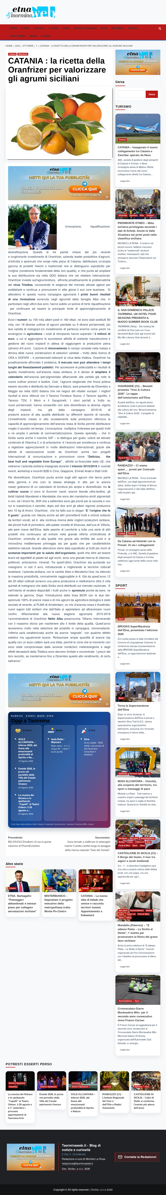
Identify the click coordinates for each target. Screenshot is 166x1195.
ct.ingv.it (90, 824)
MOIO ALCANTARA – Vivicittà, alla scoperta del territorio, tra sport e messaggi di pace (137, 785)
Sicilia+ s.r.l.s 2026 (102, 1189)
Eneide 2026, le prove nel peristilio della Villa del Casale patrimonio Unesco (27, 776)
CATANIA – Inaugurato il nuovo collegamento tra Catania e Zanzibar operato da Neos (138, 151)
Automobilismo (147, 838)
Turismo (54, 28)
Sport (104, 28)
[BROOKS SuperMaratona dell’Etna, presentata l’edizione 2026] (137, 608)
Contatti (45, 36)
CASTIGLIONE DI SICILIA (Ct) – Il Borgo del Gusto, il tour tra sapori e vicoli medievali (138, 857)
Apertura (133, 215)
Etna (86, 739)
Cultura (132, 28)
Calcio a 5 (140, 842)
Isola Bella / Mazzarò (57, 740)
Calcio (130, 842)
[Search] (160, 28)
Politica (25, 28)
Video (142, 845)
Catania (12, 54)
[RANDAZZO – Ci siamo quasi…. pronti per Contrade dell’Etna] (137, 447)
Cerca (119, 82)
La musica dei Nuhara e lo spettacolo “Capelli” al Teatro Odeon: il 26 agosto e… (28, 802)
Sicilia (66, 28)
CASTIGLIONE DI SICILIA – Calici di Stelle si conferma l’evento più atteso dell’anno (144, 1101)
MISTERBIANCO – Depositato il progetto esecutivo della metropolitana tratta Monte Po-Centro (58, 903)
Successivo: (87, 844)
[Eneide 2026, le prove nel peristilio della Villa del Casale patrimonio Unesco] (51, 1081)
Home (13, 28)
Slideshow (22, 54)
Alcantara (123, 215)
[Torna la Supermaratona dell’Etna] (137, 687)
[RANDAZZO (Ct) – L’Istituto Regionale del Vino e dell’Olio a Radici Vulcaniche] (114, 1081)
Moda (33, 36)
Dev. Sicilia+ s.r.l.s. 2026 (76, 1168)
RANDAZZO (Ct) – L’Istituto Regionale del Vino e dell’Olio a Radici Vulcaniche (113, 1101)
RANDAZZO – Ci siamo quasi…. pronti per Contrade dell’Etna (136, 469)
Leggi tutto (126, 182)
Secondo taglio (136, 774)
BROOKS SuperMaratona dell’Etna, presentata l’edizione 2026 (138, 630)
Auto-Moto (117, 28)
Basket (122, 842)
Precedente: (29, 841)
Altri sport (134, 838)
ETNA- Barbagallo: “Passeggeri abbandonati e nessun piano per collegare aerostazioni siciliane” (22, 903)
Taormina (123, 302)
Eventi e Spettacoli (85, 28)
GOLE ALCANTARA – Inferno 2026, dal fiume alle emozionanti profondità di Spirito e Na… (27, 748)
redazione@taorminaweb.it (77, 1163)
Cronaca (39, 28)
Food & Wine (18, 36)
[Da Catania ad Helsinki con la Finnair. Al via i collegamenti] (137, 523)
